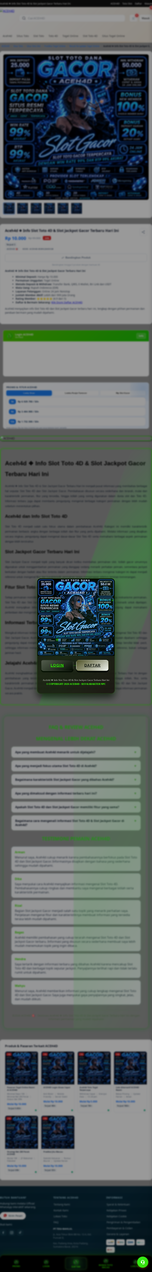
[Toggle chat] (142, 1262)
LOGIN (57, 665)
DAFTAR (92, 665)
